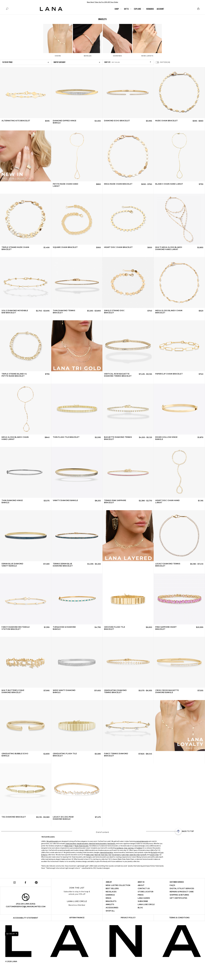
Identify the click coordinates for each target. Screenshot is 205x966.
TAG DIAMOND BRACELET (14, 817)
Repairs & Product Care (182, 892)
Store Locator (145, 892)
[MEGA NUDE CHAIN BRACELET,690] (128, 155)
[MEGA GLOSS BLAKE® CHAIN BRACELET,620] (179, 282)
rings (125, 848)
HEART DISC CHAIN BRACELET (118, 247)
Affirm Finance (76, 918)
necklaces (119, 848)
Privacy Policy (128, 918)
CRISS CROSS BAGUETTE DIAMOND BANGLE (167, 691)
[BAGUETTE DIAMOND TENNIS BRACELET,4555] (128, 409)
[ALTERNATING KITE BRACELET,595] (25, 92)
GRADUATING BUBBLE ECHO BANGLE (15, 755)
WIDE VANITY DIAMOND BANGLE (64, 691)
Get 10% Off (10, 934)
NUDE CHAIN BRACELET (166, 121)
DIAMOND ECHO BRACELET (117, 121)
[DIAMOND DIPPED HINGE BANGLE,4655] (76, 92)
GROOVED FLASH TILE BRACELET (114, 628)
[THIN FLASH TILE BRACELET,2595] (76, 409)
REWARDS (150, 9)
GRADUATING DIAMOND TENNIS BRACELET (115, 691)
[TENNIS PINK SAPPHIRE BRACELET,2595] (128, 472)
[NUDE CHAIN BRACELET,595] (179, 92)
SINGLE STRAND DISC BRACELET (114, 312)
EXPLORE (138, 9)
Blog (140, 908)
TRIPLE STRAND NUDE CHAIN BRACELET (15, 248)
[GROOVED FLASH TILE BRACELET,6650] (128, 598)
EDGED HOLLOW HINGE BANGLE (166, 438)
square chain (154, 855)
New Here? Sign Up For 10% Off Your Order (102, 2)
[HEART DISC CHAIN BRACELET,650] (128, 219)
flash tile (97, 855)
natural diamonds (142, 841)
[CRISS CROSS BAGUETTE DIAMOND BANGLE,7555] (179, 662)
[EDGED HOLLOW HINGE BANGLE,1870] (179, 409)
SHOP (117, 9)
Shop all (110, 911)
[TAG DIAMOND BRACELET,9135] (25, 788)
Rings (108, 898)
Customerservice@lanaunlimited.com (25, 907)
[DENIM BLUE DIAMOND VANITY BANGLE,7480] (25, 535)
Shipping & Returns (179, 895)
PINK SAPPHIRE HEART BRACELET (166, 628)
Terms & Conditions (179, 918)
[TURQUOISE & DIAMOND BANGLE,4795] (76, 598)
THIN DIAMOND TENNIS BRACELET (64, 312)
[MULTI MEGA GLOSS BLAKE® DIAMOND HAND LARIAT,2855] (179, 219)
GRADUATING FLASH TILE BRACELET (65, 755)
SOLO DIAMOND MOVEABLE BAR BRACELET (15, 312)
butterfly (143, 855)
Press (141, 895)
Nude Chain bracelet (82, 846)
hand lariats (111, 843)
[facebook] (25, 882)
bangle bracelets (82, 843)
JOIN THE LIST (76, 888)
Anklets (110, 904)
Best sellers (112, 888)
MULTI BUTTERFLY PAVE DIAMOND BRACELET (13, 691)
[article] (25, 155)
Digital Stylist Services (182, 888)
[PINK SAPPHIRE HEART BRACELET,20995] (179, 598)
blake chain (90, 855)
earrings (131, 848)
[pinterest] (36, 882)
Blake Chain (69, 846)
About (141, 885)
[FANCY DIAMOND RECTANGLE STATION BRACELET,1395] (25, 598)
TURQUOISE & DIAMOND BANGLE (64, 628)
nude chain (125, 855)
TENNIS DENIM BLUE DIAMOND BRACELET (63, 565)
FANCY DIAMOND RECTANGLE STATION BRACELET (16, 628)
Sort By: (107, 62)
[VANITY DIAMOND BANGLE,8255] (76, 472)
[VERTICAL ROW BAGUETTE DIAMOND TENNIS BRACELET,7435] (128, 345)
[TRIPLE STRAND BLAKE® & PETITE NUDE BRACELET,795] (25, 345)
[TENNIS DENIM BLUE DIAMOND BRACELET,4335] (76, 535)
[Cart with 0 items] (198, 9)
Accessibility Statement (25, 918)
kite (110, 855)
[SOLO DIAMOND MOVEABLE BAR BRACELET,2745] (25, 282)
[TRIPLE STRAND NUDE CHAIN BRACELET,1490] (25, 219)
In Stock (165, 62)
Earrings (110, 895)
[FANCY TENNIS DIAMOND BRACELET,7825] (128, 725)
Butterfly (154, 852)
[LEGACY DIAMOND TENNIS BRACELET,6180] (179, 535)
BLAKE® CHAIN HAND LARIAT (169, 184)
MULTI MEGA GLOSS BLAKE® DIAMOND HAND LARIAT (168, 248)
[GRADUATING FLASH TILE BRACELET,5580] (76, 725)
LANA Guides (144, 898)
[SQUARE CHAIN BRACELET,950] (76, 219)
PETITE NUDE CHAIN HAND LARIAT (65, 185)
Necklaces (111, 892)
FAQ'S (172, 885)
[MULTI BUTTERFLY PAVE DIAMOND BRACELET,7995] (25, 662)
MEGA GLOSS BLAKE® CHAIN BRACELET (168, 312)
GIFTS (126, 9)
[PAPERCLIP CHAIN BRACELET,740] (179, 345)
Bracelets (111, 901)
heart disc (104, 855)
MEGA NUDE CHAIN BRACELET (118, 184)
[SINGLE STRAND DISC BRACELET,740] (128, 282)
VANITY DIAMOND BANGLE (65, 500)
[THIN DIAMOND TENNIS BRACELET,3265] (76, 282)
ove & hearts (116, 855)
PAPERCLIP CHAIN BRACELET (169, 374)
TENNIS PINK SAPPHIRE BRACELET (115, 501)
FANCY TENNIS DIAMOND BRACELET (116, 755)
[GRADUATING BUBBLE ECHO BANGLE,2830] (25, 725)
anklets (139, 848)
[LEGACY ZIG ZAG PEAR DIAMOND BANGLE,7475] (76, 788)
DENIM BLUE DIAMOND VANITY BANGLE (12, 565)
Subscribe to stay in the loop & (77, 893)
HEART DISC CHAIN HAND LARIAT (167, 501)
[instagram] (14, 882)
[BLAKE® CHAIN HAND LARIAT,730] (179, 155)
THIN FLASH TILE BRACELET (66, 437)
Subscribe (143, 901)
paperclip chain (135, 855)
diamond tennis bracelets (98, 843)
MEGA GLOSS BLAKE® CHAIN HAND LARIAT (15, 438)
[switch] (157, 62)
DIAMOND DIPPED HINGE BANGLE (64, 122)
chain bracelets (71, 843)
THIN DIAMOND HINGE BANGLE (12, 501)
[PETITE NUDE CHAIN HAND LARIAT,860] (76, 155)
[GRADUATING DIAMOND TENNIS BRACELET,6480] (128, 662)
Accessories (112, 908)
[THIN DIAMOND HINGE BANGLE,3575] (25, 472)
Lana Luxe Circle (77, 901)
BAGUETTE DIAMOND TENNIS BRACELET (118, 438)
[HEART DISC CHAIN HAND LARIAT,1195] (179, 472)
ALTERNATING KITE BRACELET (16, 121)
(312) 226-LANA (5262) (25, 904)
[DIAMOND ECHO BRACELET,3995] (128, 92)
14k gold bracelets (52, 841)
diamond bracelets (106, 852)
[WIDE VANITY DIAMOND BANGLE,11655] (76, 662)
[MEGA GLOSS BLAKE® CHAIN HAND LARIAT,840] (25, 409)
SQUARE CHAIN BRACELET (65, 247)
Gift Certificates (178, 898)
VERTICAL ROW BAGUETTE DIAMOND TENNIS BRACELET (118, 375)
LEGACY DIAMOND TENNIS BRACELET (167, 565)
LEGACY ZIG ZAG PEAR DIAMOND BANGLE (63, 818)
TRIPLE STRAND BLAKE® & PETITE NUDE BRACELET (14, 375)
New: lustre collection (118, 885)
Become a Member (76, 905)
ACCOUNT (160, 9)
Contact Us (144, 888)
